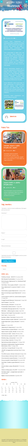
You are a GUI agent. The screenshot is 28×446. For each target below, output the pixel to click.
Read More (6, 163)
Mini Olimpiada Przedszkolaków (8, 279)
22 (20, 390)
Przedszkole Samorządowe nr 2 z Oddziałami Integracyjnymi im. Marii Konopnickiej (14, 440)
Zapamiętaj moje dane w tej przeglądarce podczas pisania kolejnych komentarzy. (14, 256)
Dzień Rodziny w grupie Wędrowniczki (9, 290)
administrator (13, 116)
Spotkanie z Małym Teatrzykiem (8, 317)
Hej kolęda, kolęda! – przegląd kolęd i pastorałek (11, 372)
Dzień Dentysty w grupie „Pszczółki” (9, 336)
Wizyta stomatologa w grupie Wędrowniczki (11, 293)
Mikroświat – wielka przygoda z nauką (9, 311)
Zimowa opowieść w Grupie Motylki (9, 360)
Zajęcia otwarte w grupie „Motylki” (9, 331)
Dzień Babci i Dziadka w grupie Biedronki (10, 362)
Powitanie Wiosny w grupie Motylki (9, 329)
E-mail (3, 239)
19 (9, 390)
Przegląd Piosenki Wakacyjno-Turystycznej (10, 300)
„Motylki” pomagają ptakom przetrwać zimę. (11, 350)
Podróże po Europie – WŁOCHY (8, 277)
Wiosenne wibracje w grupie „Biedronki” (9, 319)
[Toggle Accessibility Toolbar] (2, 9)
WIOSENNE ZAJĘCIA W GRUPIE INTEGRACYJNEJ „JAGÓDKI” (12, 147)
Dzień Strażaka (4, 302)
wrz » (6, 395)
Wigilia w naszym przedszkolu (7, 375)
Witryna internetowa (6, 246)
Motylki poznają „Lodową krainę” (8, 338)
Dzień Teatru (4, 315)
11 (5, 389)
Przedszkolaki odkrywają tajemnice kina (10, 309)
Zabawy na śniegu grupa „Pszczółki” (9, 370)
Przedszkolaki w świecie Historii (8, 306)
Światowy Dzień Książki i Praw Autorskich (10, 313)
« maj (2, 395)
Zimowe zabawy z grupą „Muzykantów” (10, 366)
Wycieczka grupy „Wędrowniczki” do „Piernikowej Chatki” (13, 281)
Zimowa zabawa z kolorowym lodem (9, 356)
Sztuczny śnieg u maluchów (7, 340)
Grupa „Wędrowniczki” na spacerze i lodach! (10, 287)
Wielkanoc (3, 325)
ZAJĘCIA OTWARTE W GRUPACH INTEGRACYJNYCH (12, 184)
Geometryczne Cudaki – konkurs (8, 333)
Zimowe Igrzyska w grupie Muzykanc (9, 358)
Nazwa (3, 233)
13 (12, 389)
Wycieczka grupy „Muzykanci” (7, 304)
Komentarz (4, 213)
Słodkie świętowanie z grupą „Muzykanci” (10, 321)
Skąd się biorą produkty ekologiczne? (9, 342)
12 (9, 389)
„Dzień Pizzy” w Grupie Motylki (8, 348)
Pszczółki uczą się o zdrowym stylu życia (10, 354)
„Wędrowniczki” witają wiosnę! (8, 327)
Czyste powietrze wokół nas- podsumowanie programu (13, 296)
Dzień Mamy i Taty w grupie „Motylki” (9, 285)
